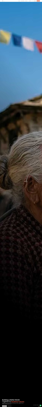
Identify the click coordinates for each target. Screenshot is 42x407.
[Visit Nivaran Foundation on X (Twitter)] (37, 405)
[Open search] (32, 0)
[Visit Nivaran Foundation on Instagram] (35, 405)
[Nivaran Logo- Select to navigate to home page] (3, 1)
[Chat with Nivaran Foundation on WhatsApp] (40, 405)
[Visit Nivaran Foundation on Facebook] (34, 405)
